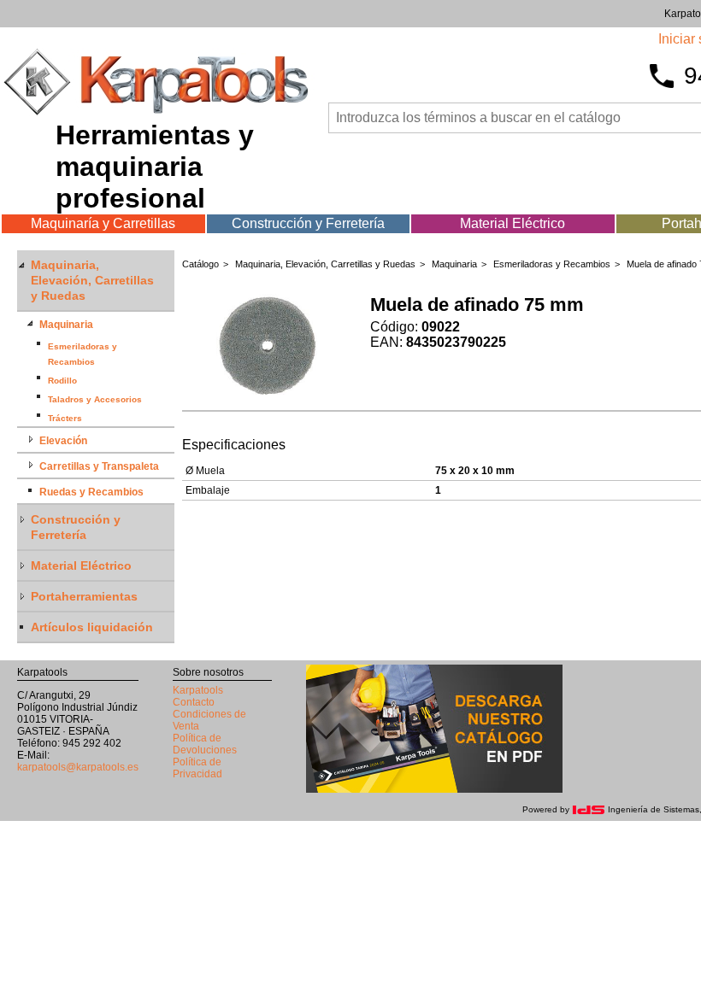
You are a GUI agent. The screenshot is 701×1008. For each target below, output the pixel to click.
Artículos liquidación (92, 627)
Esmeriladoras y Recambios (551, 264)
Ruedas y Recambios (91, 492)
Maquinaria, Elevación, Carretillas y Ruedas (92, 280)
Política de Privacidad (197, 768)
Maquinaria (66, 325)
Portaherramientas (84, 596)
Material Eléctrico (512, 223)
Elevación (63, 441)
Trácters (65, 418)
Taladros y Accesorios (95, 399)
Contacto (194, 702)
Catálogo (200, 264)
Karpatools (198, 690)
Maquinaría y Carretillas (103, 223)
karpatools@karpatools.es (77, 767)
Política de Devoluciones (205, 744)
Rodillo (62, 380)
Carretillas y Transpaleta (99, 466)
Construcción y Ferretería (308, 223)
